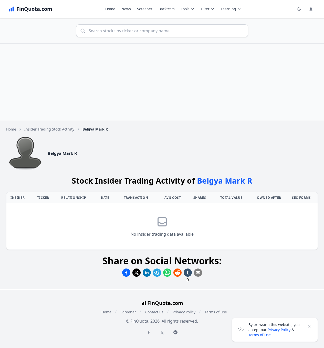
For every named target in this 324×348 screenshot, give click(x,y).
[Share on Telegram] (157, 273)
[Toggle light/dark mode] (299, 9)
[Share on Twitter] (136, 273)
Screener (144, 8)
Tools (185, 8)
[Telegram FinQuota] (175, 332)
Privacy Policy (184, 312)
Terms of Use (216, 312)
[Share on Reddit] (177, 273)
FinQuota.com (165, 303)
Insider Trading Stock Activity (49, 129)
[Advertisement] (162, 82)
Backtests (167, 8)
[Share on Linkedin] (147, 273)
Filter (205, 8)
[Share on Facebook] (126, 273)
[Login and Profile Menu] (311, 9)
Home (110, 8)
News (126, 8)
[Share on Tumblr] (188, 273)
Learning (228, 8)
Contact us (154, 312)
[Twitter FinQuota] (162, 332)
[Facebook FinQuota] (149, 332)
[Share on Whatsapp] (167, 273)
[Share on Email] (198, 273)
